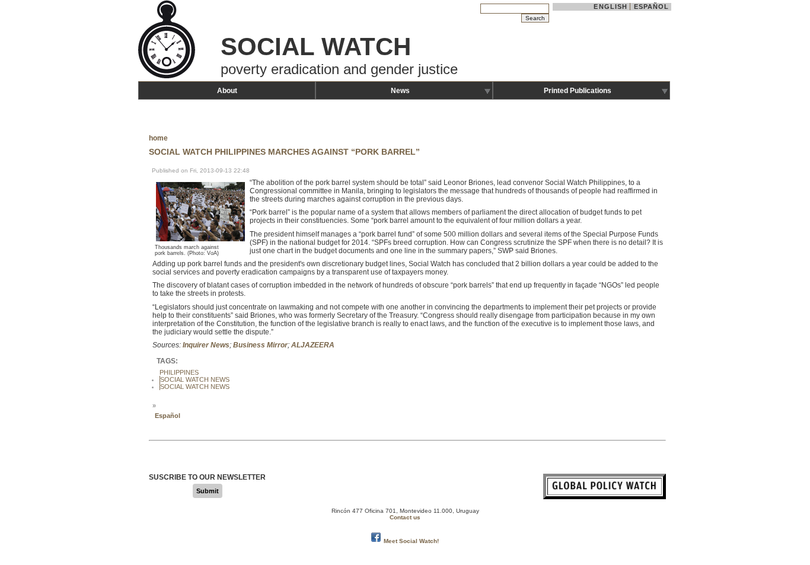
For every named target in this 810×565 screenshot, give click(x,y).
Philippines (179, 372)
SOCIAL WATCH (316, 46)
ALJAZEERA (312, 345)
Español (651, 6)
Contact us (405, 517)
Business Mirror (260, 345)
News (400, 91)
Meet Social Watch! (411, 541)
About (227, 91)
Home (158, 138)
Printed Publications (577, 91)
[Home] (167, 77)
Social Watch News (194, 379)
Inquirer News (206, 345)
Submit (207, 490)
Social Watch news (194, 386)
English (610, 6)
